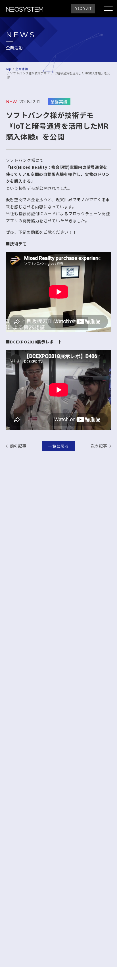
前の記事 (18, 446)
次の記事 (99, 446)
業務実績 (59, 102)
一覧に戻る (58, 446)
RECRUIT (83, 9)
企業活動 (21, 69)
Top (8, 69)
